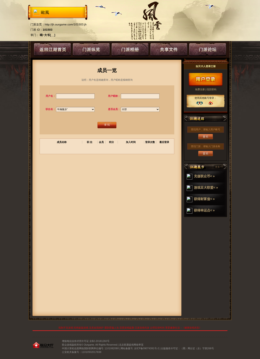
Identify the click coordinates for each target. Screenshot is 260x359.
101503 (47, 29)
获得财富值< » (204, 199)
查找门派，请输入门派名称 (205, 146)
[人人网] (200, 103)
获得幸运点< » (204, 210)
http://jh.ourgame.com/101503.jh (66, 24)
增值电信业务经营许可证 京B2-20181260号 (85, 341)
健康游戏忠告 (191, 327)
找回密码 (211, 89)
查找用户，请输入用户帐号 (205, 129)
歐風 (45, 12)
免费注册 (200, 89)
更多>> (219, 166)
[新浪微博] (211, 103)
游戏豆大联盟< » (206, 187)
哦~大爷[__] (47, 35)
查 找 (107, 124)
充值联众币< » (204, 176)
